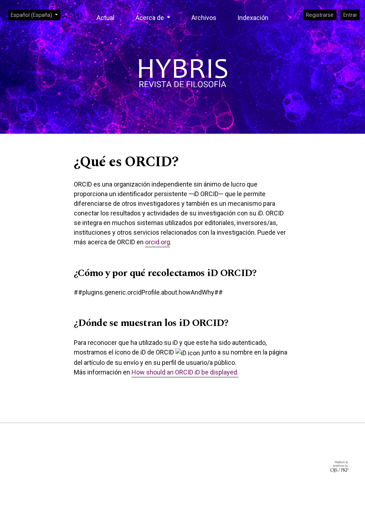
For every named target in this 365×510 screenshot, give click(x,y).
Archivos (203, 17)
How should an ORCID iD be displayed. (185, 372)
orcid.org (157, 242)
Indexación (252, 17)
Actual (105, 17)
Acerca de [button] (150, 17)
